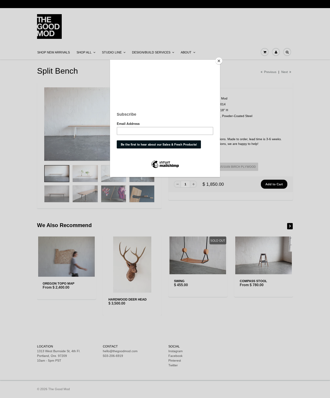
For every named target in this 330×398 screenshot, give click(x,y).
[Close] (219, 60)
